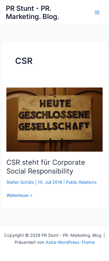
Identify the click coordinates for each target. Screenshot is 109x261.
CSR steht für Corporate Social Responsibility (45, 167)
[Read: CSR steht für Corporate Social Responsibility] (54, 119)
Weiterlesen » (19, 195)
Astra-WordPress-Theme (70, 242)
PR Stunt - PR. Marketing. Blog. (32, 12)
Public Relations (81, 182)
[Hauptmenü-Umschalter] (97, 12)
